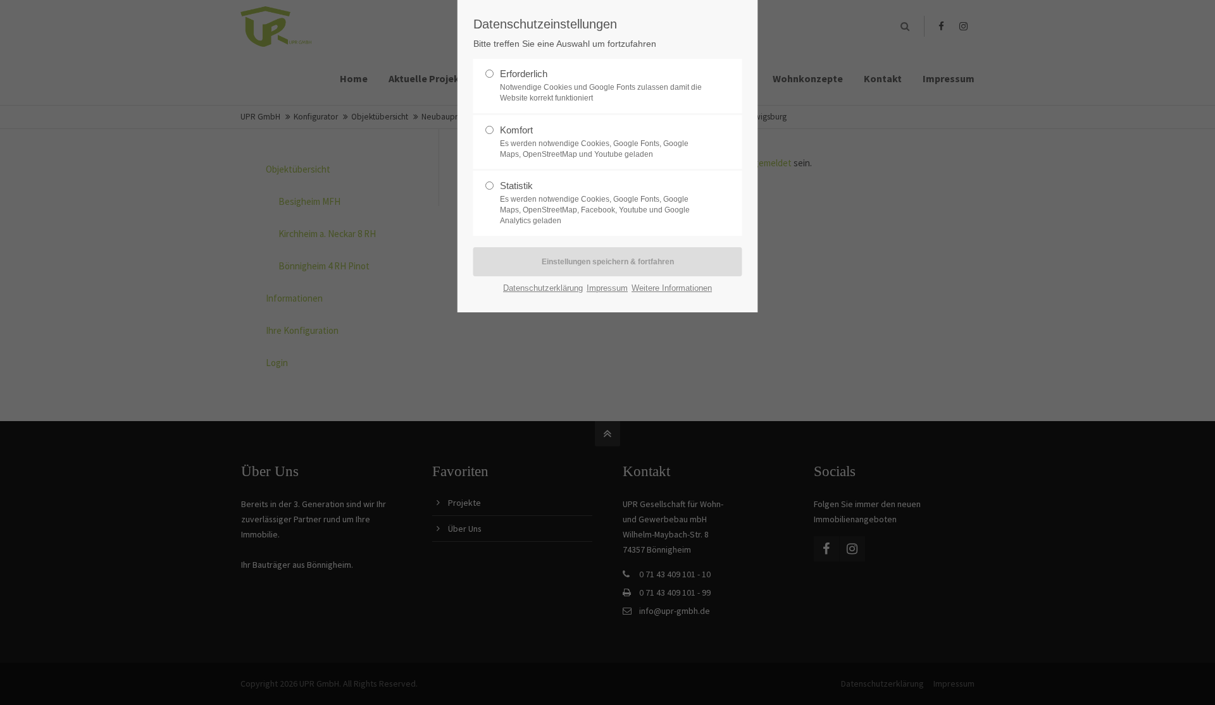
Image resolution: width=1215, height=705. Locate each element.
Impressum (607, 288)
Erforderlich (601, 85)
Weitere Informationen (672, 288)
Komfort (594, 142)
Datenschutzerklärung (543, 288)
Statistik (595, 202)
